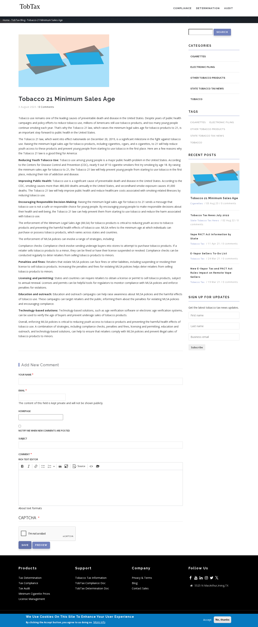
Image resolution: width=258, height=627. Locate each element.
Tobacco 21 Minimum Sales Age (214, 198)
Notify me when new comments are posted (44, 430)
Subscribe (197, 347)
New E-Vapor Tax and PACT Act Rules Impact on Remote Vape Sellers (211, 272)
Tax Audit (24, 588)
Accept (207, 620)
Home (6, 20)
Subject (23, 438)
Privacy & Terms (142, 578)
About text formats (30, 508)
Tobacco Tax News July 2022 (209, 215)
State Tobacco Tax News (207, 88)
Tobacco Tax (197, 243)
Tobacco (196, 99)
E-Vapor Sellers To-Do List (208, 253)
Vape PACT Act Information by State (210, 236)
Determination (208, 8)
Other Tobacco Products (207, 78)
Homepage (25, 411)
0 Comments (46, 107)
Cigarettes (198, 56)
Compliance (182, 8)
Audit (228, 8)
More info (99, 622)
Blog (134, 583)
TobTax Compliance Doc (90, 583)
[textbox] (101, 488)
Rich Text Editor (28, 459)
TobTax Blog (18, 20)
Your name (25, 374)
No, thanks (222, 619)
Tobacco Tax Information (91, 578)
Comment (24, 454)
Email (22, 390)
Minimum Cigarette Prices (34, 593)
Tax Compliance (28, 583)
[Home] (33, 6)
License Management (32, 599)
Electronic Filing (202, 67)
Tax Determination (30, 578)
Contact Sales (140, 588)
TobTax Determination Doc (92, 588)
